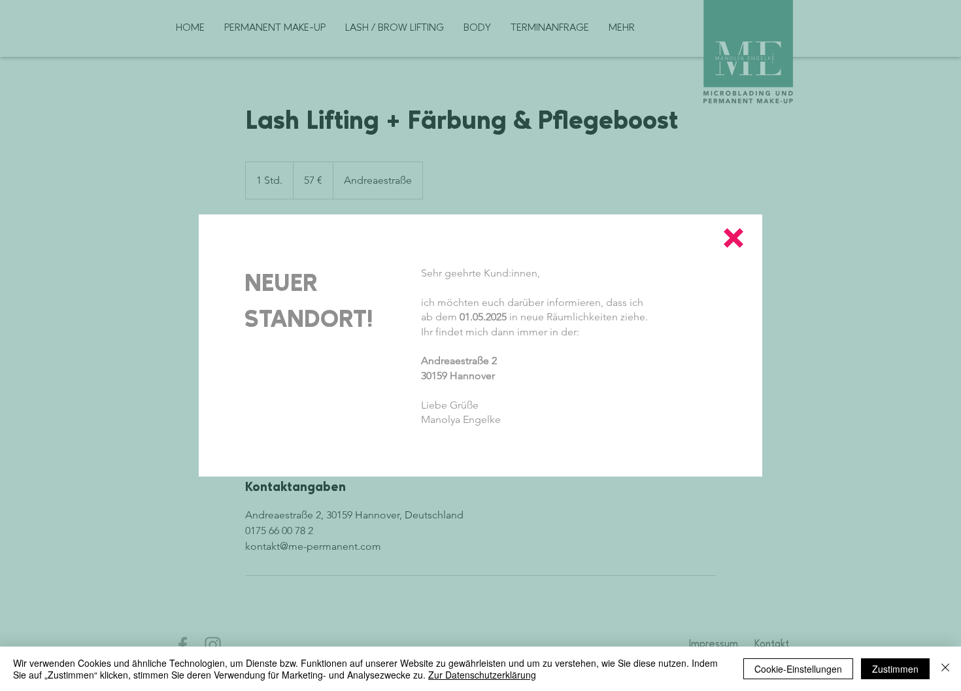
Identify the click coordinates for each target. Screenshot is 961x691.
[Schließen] (945, 669)
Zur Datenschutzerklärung (482, 674)
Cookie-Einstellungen (798, 668)
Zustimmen (895, 668)
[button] (733, 238)
